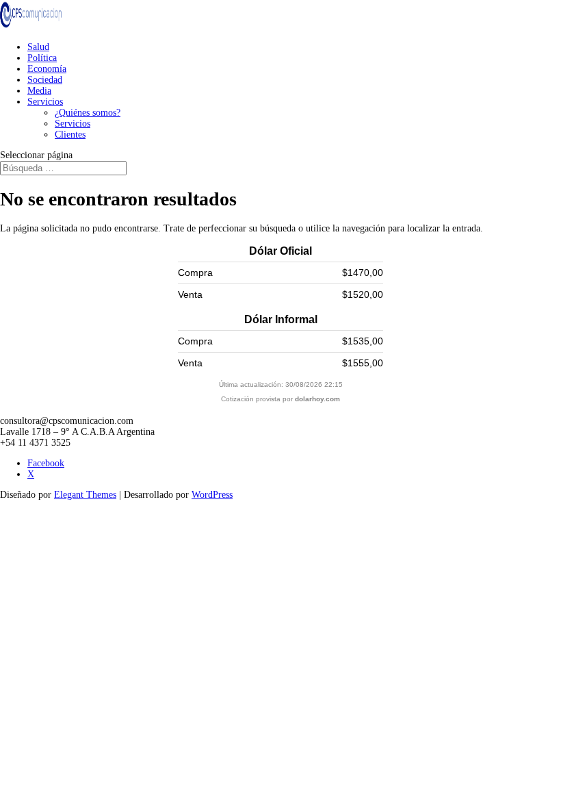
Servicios (45, 102)
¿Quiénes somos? (87, 113)
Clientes (70, 134)
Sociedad (44, 80)
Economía (46, 69)
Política (42, 58)
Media (39, 91)
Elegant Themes (85, 495)
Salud (38, 47)
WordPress (212, 495)
